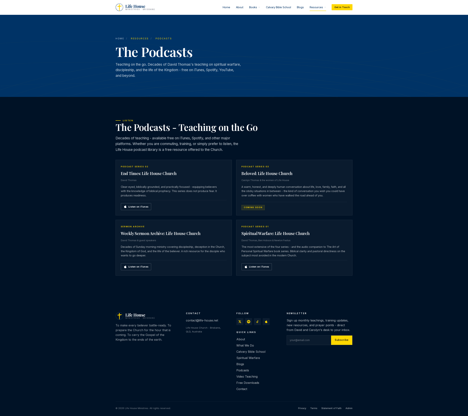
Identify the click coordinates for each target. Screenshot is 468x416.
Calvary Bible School (278, 7)
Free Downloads (247, 382)
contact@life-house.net (202, 320)
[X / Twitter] (239, 321)
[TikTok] (257, 321)
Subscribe (342, 339)
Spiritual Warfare (248, 358)
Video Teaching (247, 376)
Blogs (300, 7)
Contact (241, 389)
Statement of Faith (331, 408)
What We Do (245, 345)
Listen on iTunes (138, 206)
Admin (349, 408)
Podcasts (242, 370)
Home (226, 7)
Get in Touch (342, 7)
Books (253, 7)
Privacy (302, 408)
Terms (313, 408)
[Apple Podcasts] (266, 321)
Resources (316, 7)
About (239, 7)
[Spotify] (248, 321)
